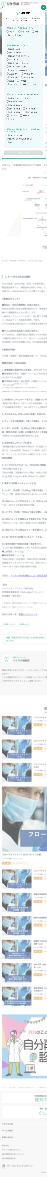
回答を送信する (24, 153)
